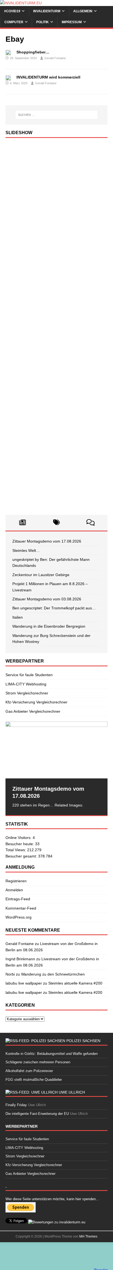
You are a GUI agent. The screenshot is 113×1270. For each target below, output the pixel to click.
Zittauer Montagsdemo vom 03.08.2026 (46, 599)
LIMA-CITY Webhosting (25, 684)
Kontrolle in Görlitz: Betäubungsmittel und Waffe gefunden (51, 1054)
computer (13, 22)
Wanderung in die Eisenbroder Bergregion (48, 626)
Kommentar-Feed (20, 908)
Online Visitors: (19, 837)
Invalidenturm (46, 11)
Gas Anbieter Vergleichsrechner (32, 711)
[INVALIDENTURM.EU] (21, 3)
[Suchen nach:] (57, 114)
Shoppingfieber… (32, 52)
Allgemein (82, 11)
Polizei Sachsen (83, 1041)
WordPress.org (18, 917)
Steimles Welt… (26, 550)
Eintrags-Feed (17, 899)
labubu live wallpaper (23, 983)
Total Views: (16, 850)
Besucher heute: (20, 844)
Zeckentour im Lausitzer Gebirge (40, 575)
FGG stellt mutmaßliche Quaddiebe (33, 1080)
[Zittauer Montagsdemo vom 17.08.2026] (56, 749)
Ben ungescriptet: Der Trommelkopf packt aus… (54, 608)
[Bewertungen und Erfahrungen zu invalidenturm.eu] (56, 1222)
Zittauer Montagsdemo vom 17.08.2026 (46, 541)
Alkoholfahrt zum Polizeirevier (29, 1071)
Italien (17, 617)
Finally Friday (16, 1105)
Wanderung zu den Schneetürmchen (53, 974)
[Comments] (91, 523)
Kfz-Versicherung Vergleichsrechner (36, 702)
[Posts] (22, 523)
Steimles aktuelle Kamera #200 (75, 983)
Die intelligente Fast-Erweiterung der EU (37, 1114)
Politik (42, 22)
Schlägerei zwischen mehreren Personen (37, 1062)
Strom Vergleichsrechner (26, 693)
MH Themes (88, 1236)
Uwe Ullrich (72, 1092)
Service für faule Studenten (29, 675)
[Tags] (56, 523)
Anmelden (14, 890)
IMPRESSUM (72, 22)
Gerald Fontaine (55, 58)
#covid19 (12, 11)
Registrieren (16, 881)
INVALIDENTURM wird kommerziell (48, 77)
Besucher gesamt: (21, 856)
